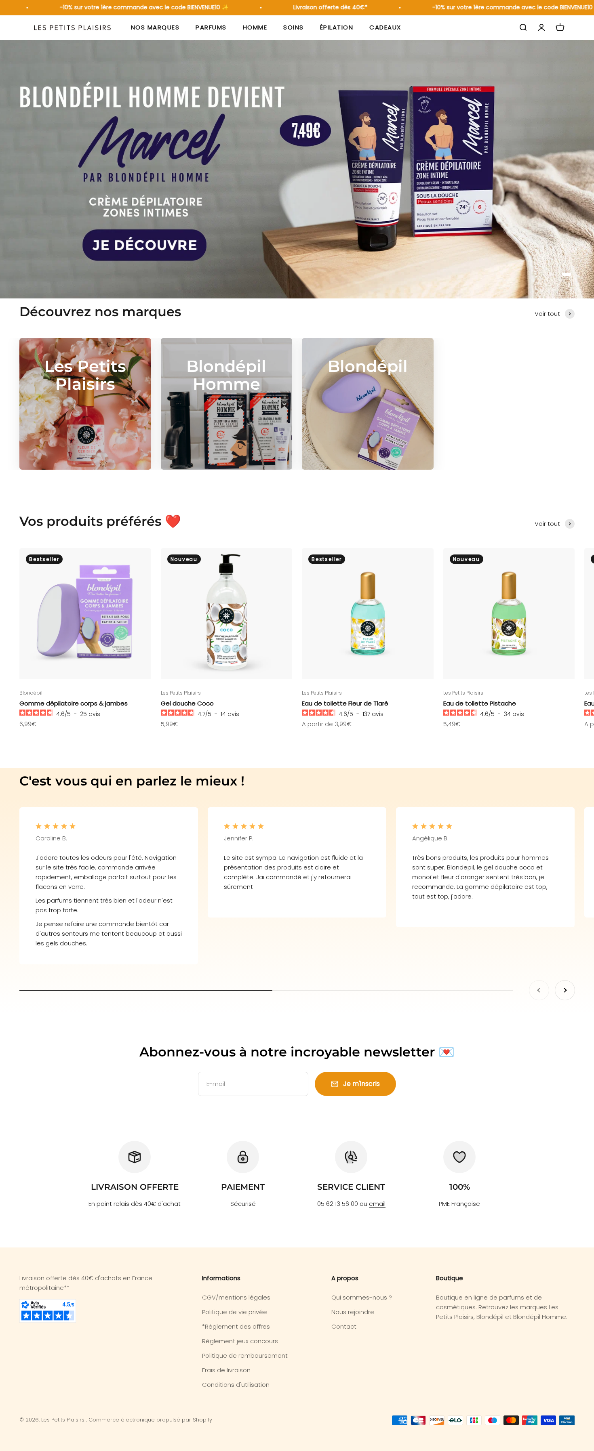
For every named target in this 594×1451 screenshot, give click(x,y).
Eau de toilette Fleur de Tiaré (345, 703)
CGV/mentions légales (236, 1297)
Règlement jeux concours (240, 1341)
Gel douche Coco (187, 703)
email (377, 1203)
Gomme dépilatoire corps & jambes (73, 703)
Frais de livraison (226, 1370)
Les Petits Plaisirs (181, 692)
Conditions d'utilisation (236, 1384)
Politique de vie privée (234, 1312)
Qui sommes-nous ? (361, 1297)
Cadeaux (385, 27)
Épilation (337, 27)
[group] (297, 169)
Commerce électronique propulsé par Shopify (150, 1420)
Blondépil (30, 692)
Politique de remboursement (245, 1355)
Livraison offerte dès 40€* (310, 7)
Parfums (211, 27)
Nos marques (155, 27)
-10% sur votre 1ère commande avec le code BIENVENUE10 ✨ (124, 7)
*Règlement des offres (236, 1326)
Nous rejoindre (352, 1312)
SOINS (293, 27)
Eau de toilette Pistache (479, 703)
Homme (255, 27)
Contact (343, 1326)
